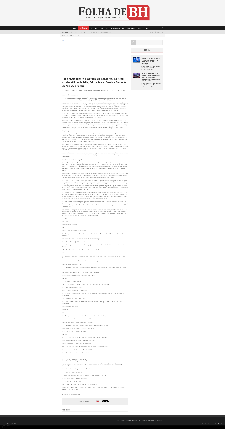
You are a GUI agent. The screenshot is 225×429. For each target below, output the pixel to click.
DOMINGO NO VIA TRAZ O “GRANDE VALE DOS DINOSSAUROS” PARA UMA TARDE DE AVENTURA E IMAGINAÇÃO (151, 61)
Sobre (151, 32)
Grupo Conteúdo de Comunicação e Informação (212, 423)
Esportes (93, 28)
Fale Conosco (143, 28)
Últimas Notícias (117, 28)
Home (75, 28)
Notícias (82, 28)
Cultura (118, 90)
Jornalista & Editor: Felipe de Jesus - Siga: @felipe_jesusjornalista (82, 90)
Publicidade (131, 28)
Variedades (104, 28)
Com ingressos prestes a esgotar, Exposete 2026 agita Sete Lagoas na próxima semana (97, 32)
